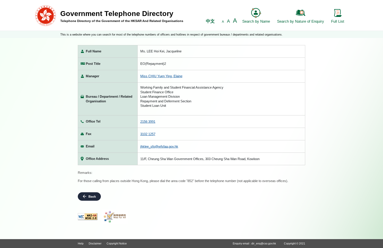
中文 (210, 21)
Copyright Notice (117, 243)
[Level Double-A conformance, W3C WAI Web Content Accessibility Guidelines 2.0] (87, 216)
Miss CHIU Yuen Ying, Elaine (161, 76)
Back (92, 196)
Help (81, 243)
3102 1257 (147, 134)
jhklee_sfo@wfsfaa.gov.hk (159, 146)
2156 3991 (147, 121)
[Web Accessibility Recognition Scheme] (115, 217)
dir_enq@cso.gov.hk (263, 243)
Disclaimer (95, 243)
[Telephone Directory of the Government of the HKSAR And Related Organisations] (45, 15)
